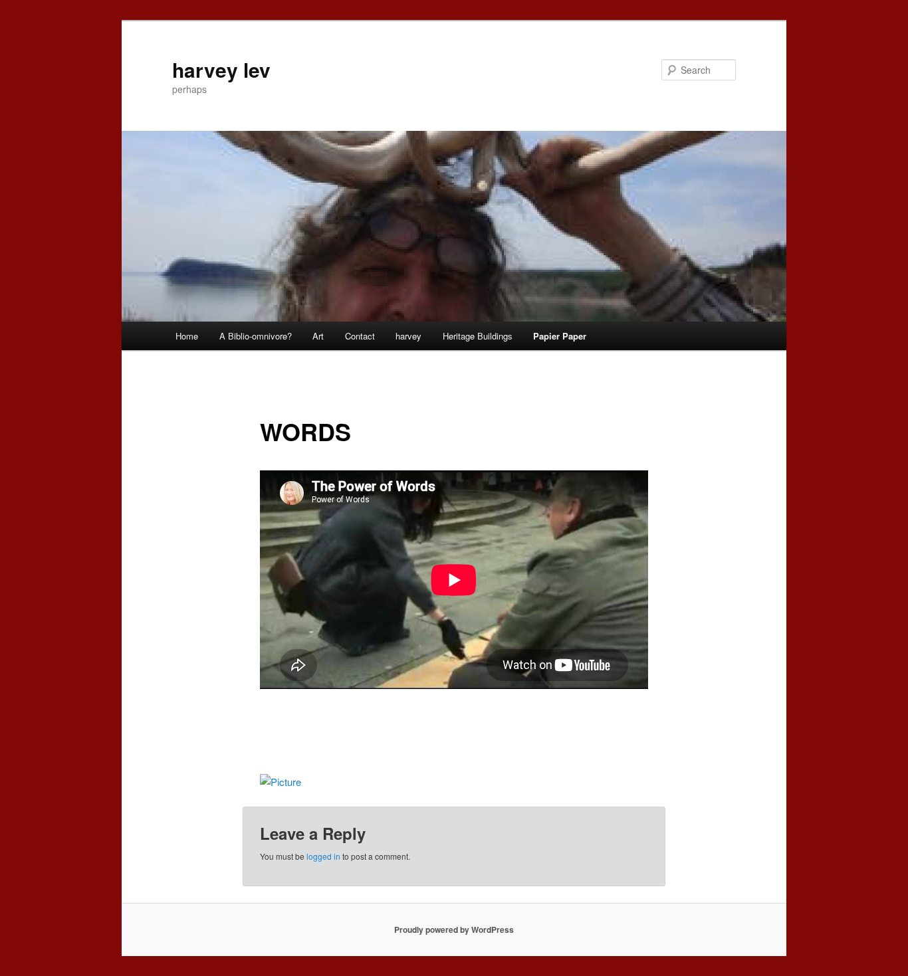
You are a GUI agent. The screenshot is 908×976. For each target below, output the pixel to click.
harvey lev (221, 69)
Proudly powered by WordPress (454, 929)
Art (318, 336)
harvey (408, 336)
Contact (360, 336)
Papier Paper (559, 336)
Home (186, 336)
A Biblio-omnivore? (255, 336)
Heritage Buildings (477, 336)
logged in (323, 856)
